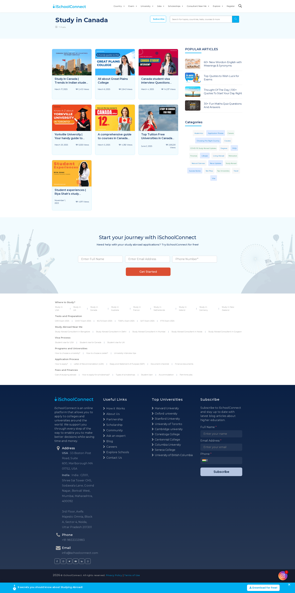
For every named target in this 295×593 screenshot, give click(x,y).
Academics (198, 133)
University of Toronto (168, 424)
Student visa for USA (64, 342)
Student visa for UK (116, 342)
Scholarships (174, 6)
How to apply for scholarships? (96, 375)
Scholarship (114, 425)
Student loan (147, 375)
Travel (236, 171)
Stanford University (167, 418)
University (146, 6)
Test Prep (209, 171)
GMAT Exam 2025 (83, 321)
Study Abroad (231, 163)
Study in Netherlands (159, 308)
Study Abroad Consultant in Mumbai (148, 331)
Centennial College (167, 439)
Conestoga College (167, 434)
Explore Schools (117, 452)
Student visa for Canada (90, 342)
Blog (109, 441)
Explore (216, 6)
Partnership (114, 419)
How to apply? (61, 364)
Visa (213, 178)
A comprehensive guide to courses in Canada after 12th (114, 138)
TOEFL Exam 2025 (126, 321)
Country (118, 6)
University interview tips (125, 353)
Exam (131, 6)
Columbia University (167, 444)
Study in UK (77, 308)
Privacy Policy (114, 575)
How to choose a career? (97, 353)
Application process (215, 133)
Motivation (233, 156)
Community (114, 430)
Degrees (224, 148)
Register (231, 6)
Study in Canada (94, 308)
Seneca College (164, 449)
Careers (231, 133)
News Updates (215, 163)
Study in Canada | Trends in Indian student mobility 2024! (72, 82)
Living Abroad (218, 156)
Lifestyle (205, 156)
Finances (193, 156)
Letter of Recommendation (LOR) (89, 364)
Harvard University (166, 408)
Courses (227, 141)
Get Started (148, 271)
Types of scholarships (125, 375)
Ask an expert (116, 435)
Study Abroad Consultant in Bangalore (72, 331)
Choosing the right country (208, 141)
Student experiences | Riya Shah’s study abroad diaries (70, 193)
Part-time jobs (186, 375)
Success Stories (194, 171)
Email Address (210, 440)
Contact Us (114, 457)
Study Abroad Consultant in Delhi (111, 331)
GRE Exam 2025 (62, 321)
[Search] (240, 6)
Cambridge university (168, 429)
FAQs (234, 148)
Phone (206, 454)
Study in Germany (203, 308)
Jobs (159, 6)
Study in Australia (115, 308)
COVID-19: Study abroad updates (203, 148)
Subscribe (158, 19)
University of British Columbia (173, 455)
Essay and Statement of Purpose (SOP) (127, 364)
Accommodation (166, 375)
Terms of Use (132, 575)
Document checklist (160, 364)
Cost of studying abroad (65, 375)
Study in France (137, 308)
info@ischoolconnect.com (80, 553)
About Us (113, 414)
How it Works (115, 408)
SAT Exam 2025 (147, 321)
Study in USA (59, 308)
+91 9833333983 (73, 540)
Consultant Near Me (196, 6)
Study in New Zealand (228, 308)
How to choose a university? (67, 353)
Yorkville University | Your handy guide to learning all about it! (69, 138)
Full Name (208, 427)
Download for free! (264, 587)
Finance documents (184, 364)
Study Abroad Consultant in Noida (186, 331)
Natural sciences (198, 163)
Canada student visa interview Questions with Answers (155, 82)
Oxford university (165, 413)
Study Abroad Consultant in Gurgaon (225, 331)
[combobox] (205, 460)
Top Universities (223, 171)
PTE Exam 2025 (167, 321)
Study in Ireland (183, 308)
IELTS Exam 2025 (104, 321)
